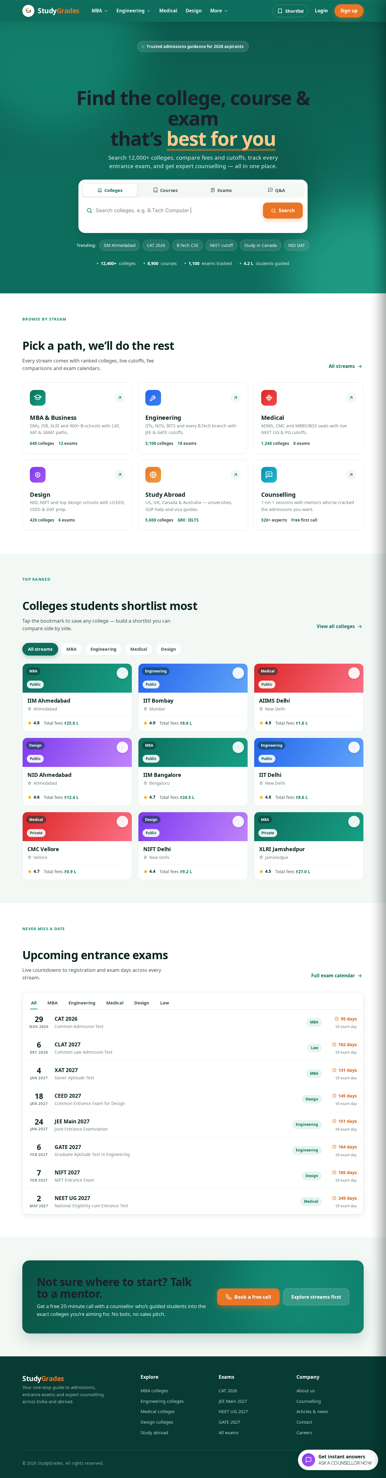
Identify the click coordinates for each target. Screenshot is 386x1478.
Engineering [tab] (81, 1003)
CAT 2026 (156, 245)
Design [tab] (141, 1003)
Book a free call (252, 1297)
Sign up (349, 11)
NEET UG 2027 (233, 1411)
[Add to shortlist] (122, 673)
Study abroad (154, 1432)
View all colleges (336, 626)
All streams (342, 366)
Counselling (308, 1401)
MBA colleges (154, 1390)
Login (321, 11)
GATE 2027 (229, 1422)
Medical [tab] (114, 1003)
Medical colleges (158, 1411)
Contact (304, 1422)
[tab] (110, 190)
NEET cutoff (221, 245)
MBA (97, 11)
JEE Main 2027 (233, 1401)
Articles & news (312, 1411)
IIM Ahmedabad (119, 245)
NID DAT (296, 245)
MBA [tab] (52, 1003)
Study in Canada (260, 245)
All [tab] (33, 1003)
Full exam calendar (333, 975)
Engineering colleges (162, 1401)
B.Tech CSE (187, 245)
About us (305, 1390)
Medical (168, 11)
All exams (229, 1432)
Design (194, 11)
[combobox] (178, 210)
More (216, 11)
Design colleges (157, 1422)
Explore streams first (316, 1297)
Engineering (130, 11)
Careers (304, 1432)
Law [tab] (164, 1003)
